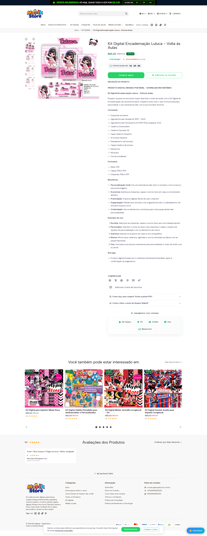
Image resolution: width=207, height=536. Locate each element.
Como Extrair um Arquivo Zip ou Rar (79, 494)
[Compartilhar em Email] (133, 280)
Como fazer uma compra (115, 494)
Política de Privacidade (114, 500)
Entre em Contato (112, 490)
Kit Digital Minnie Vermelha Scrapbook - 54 (123, 411)
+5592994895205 (154, 490)
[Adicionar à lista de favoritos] (60, 385)
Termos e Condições (113, 497)
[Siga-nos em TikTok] (160, 25)
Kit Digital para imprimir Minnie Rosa (43, 410)
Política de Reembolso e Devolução (119, 503)
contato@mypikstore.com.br (158, 487)
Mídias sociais (70, 503)
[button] (96, 427)
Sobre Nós (109, 487)
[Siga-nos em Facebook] (156, 25)
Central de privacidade (64, 530)
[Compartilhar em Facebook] (110, 280)
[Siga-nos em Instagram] (151, 25)
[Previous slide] (27, 39)
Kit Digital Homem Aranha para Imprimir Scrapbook (159, 411)
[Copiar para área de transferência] (139, 280)
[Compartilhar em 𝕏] (116, 280)
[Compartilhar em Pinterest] (127, 280)
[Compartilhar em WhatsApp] (122, 280)
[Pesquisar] (126, 13)
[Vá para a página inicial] (35, 13)
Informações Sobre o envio (76, 490)
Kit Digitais (69, 500)
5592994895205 (154, 494)
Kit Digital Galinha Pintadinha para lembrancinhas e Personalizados (81, 411)
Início (77, 30)
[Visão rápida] (60, 391)
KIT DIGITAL (86, 30)
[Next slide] (32, 39)
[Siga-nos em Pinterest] (165, 25)
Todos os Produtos (72, 497)
